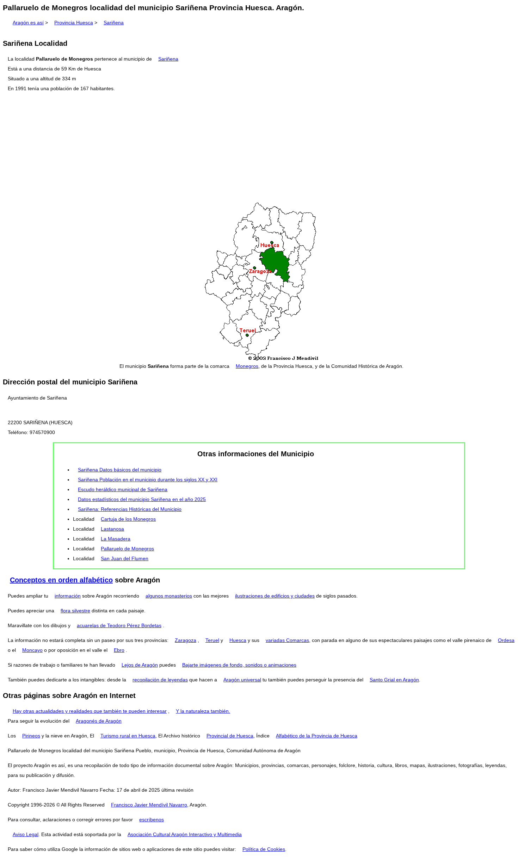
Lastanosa (112, 529)
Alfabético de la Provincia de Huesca (316, 736)
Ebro (119, 650)
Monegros (247, 366)
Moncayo (32, 650)
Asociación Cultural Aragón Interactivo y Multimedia (185, 834)
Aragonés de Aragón (99, 721)
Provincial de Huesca (229, 736)
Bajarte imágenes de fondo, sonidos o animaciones (239, 665)
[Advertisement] (259, 147)
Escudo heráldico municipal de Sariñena (122, 489)
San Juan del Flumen (124, 558)
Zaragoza (185, 640)
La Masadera (115, 539)
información (68, 596)
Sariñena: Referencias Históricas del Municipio (129, 509)
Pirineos (31, 736)
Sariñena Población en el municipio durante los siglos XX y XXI (147, 479)
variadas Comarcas (287, 640)
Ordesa (506, 640)
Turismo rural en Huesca (127, 736)
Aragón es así (28, 22)
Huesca (237, 640)
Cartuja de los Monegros (128, 519)
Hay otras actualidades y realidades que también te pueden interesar (90, 711)
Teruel (212, 640)
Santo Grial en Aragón (394, 679)
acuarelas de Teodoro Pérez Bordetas (119, 625)
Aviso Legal (25, 834)
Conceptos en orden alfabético (61, 580)
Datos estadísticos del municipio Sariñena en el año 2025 (142, 499)
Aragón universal (242, 679)
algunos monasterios (169, 596)
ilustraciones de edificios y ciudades (275, 596)
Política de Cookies (263, 849)
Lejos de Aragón (140, 665)
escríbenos (151, 819)
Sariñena (114, 22)
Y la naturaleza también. (203, 711)
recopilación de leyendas (160, 679)
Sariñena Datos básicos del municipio (119, 469)
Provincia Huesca (73, 22)
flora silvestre (75, 610)
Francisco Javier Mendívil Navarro (149, 805)
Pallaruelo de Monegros (127, 548)
